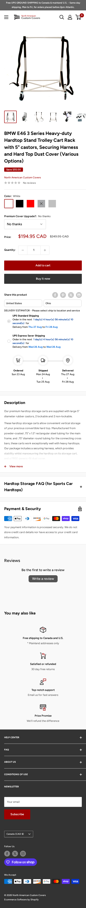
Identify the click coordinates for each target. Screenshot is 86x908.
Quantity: (10, 249)
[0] (78, 17)
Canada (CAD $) (15, 834)
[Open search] (61, 17)
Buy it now (43, 278)
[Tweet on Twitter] (71, 295)
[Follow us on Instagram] (23, 854)
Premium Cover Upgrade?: (27, 216)
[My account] (70, 17)
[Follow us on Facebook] (7, 854)
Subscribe (17, 814)
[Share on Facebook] (55, 295)
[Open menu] (6, 17)
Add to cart (43, 265)
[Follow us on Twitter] (15, 854)
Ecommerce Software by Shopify (21, 899)
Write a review (43, 579)
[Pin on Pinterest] (63, 295)
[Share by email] (79, 295)
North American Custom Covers (22, 177)
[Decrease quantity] (22, 250)
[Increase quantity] (44, 250)
